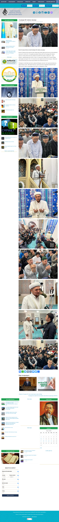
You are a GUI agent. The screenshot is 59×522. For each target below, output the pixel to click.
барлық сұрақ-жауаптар (9, 150)
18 (43, 441)
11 (43, 438)
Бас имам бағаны (10, 399)
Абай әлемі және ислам (9, 427)
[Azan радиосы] (51, 13)
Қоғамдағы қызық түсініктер (9, 141)
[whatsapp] (37, 13)
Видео (34, 1)
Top (56, 519)
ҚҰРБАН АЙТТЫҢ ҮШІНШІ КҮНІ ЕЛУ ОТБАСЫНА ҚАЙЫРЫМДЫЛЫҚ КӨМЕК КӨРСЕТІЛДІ (12, 418)
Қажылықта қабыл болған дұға (10, 99)
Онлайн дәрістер (50, 1)
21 (51, 441)
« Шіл (41, 447)
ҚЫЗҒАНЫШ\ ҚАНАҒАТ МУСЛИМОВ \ (30, 455)
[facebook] (39, 13)
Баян (27, 21)
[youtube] (45, 13)
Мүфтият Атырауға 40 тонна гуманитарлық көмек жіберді (30, 394)
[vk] (49, 13)
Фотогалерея (37, 21)
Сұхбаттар (27, 1)
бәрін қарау (9, 57)
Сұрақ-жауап (41, 1)
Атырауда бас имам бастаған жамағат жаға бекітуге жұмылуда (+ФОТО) (42, 395)
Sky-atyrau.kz (34, 516)
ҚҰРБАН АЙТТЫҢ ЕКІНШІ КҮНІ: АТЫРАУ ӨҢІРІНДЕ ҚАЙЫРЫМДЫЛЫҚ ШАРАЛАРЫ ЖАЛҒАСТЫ (12, 423)
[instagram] (42, 13)
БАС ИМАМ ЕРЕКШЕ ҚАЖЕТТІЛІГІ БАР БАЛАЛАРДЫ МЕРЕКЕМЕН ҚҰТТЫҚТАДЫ (12, 408)
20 (48, 441)
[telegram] (34, 13)
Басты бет (3, 1)
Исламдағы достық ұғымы (28, 459)
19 (46, 441)
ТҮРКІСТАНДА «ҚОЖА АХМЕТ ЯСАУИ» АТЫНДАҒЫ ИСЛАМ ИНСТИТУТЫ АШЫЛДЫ (11, 52)
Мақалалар (20, 1)
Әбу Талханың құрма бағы (10, 109)
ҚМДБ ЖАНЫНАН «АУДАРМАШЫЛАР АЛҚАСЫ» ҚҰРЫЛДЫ (10, 41)
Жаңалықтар (12, 1)
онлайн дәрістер (49, 450)
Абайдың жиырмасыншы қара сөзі (10, 436)
